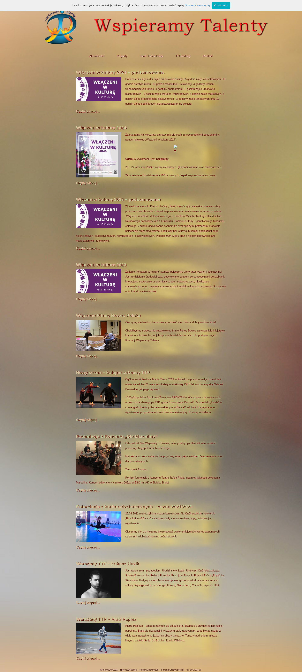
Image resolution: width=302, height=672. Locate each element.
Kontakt (208, 56)
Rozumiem (221, 5)
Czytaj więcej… (87, 111)
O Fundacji (183, 56)
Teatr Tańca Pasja (151, 56)
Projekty (122, 56)
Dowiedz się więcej (197, 5)
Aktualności (96, 56)
